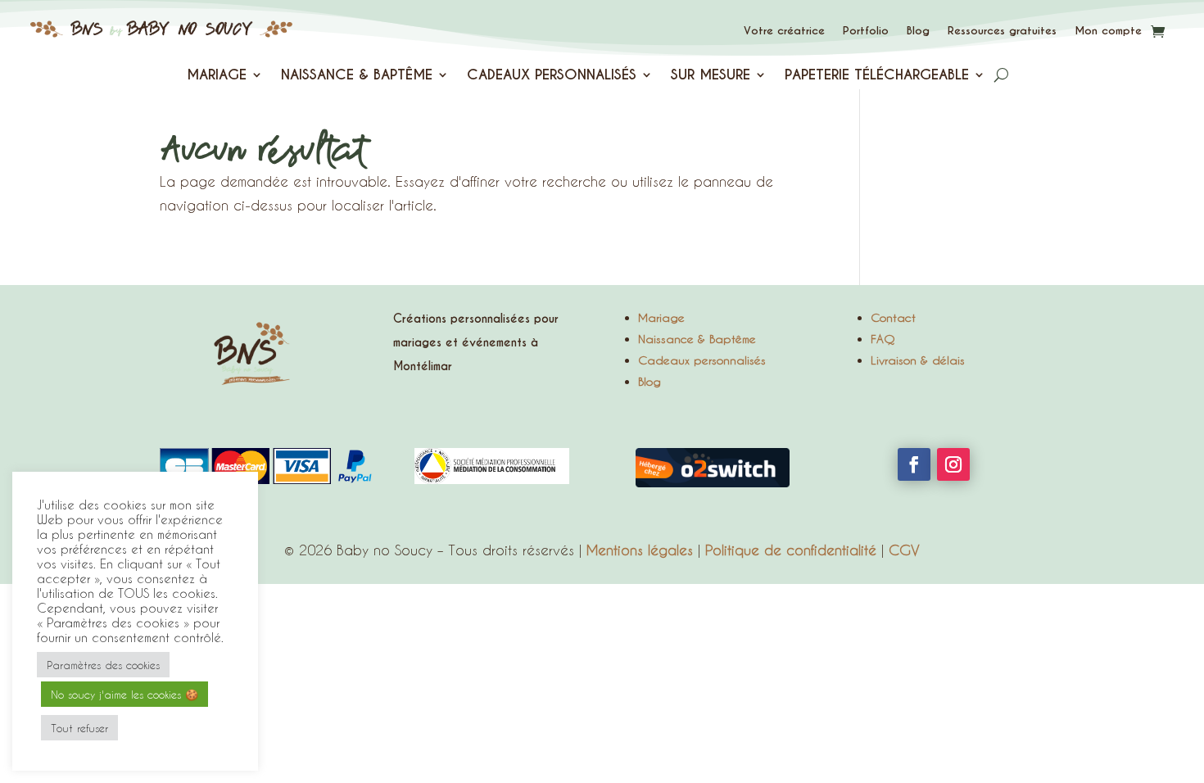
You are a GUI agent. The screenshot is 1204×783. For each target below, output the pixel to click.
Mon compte (1108, 31)
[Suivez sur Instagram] (953, 464)
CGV (904, 549)
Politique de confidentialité (790, 549)
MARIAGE (217, 76)
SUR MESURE (710, 76)
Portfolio (866, 31)
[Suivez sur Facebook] (914, 464)
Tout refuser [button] (79, 728)
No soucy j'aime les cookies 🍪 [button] (124, 694)
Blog (918, 31)
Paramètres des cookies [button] (103, 665)
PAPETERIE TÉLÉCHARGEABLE (877, 76)
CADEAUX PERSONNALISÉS (551, 76)
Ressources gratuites (1002, 31)
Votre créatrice (784, 31)
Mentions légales (639, 549)
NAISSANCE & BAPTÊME (356, 76)
